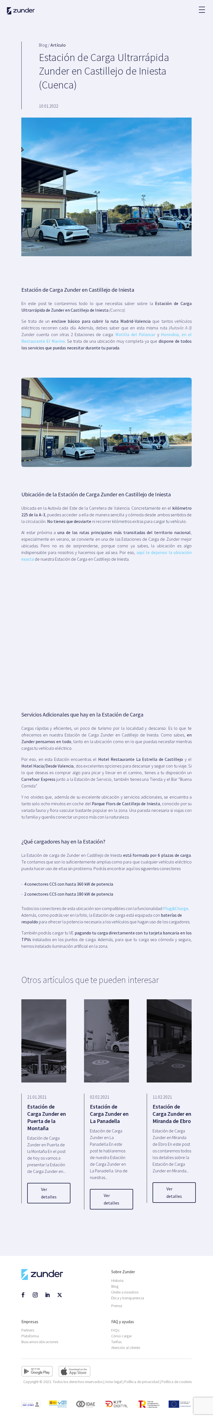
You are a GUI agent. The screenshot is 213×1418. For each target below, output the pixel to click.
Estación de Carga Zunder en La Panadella (109, 1113)
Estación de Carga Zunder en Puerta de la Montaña (46, 1117)
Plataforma (30, 1335)
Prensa (116, 1305)
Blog (114, 1286)
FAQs (115, 1330)
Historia (117, 1280)
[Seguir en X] (60, 1295)
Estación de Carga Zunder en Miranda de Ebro (172, 1113)
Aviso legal (113, 1381)
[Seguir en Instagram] (35, 1295)
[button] (202, 7)
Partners (27, 1330)
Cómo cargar (121, 1335)
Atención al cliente (125, 1347)
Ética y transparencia (127, 1297)
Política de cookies (176, 1381)
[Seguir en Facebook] (23, 1295)
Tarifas (116, 1341)
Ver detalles (49, 1193)
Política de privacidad (141, 1381)
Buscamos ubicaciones (39, 1341)
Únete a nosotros (124, 1292)
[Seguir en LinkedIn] (47, 1295)
